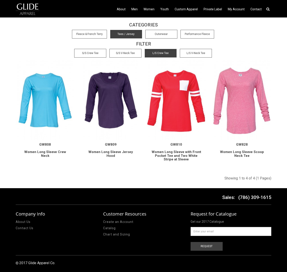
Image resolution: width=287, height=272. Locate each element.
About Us (23, 222)
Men (134, 9)
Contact (256, 9)
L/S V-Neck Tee (196, 53)
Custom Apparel (186, 9)
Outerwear (161, 34)
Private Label (213, 9)
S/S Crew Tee (90, 53)
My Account (236, 9)
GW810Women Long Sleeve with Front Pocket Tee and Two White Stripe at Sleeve (176, 151)
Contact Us (24, 228)
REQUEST (207, 246)
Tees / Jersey (126, 34)
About (121, 9)
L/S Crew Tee (160, 53)
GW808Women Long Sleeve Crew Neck (45, 150)
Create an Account (118, 222)
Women (149, 9)
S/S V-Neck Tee (125, 53)
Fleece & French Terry (89, 34)
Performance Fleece (197, 34)
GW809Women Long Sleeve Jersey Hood (110, 150)
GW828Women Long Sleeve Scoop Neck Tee (242, 150)
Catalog (109, 228)
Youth (164, 9)
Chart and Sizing (116, 234)
